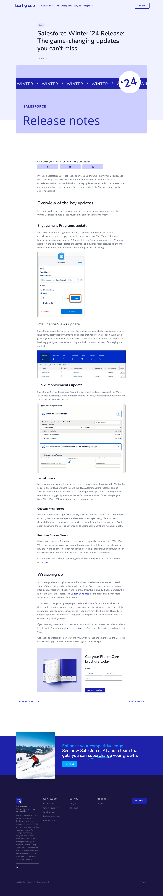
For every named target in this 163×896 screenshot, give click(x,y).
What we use (49, 812)
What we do (46, 6)
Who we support (63, 6)
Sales (41, 25)
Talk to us (142, 5)
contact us (80, 628)
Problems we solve (51, 816)
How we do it (49, 820)
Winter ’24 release (80, 593)
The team (74, 808)
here (46, 562)
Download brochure (95, 690)
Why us (77, 6)
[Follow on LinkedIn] (17, 867)
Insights (87, 6)
